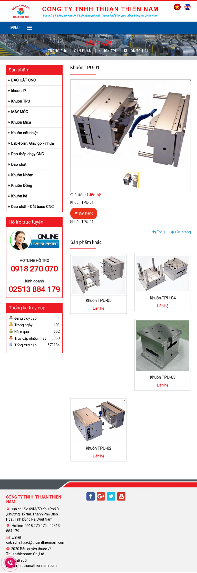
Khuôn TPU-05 (99, 300)
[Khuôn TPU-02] (98, 420)
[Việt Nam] (176, 7)
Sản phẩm (83, 51)
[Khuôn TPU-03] (162, 345)
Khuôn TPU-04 (163, 297)
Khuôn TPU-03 (163, 377)
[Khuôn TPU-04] (162, 273)
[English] (186, 7)
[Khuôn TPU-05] (98, 274)
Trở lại (161, 232)
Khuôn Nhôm (22, 175)
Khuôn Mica (21, 122)
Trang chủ (57, 51)
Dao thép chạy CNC (27, 154)
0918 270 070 (34, 268)
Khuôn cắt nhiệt (24, 133)
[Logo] (83, 11)
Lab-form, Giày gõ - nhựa (32, 143)
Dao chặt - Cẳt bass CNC (32, 206)
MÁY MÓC (19, 111)
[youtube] (121, 496)
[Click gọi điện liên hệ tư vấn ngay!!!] (10, 563)
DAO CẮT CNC (23, 80)
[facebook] (90, 496)
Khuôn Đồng (21, 185)
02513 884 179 (34, 289)
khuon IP (18, 90)
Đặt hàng (86, 213)
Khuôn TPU (107, 51)
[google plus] (101, 496)
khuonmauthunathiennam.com (31, 565)
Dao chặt (18, 164)
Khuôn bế (19, 196)
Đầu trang (182, 232)
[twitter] (111, 496)
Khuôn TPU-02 (99, 448)
